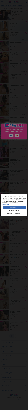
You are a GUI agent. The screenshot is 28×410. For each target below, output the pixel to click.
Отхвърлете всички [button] (14, 210)
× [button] (25, 195)
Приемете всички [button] (14, 207)
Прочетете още (5, 204)
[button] (14, 213)
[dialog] (14, 205)
